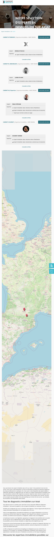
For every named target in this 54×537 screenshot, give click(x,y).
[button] (27, 315)
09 (11, 31)
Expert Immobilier (5, 31)
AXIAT (14, 31)
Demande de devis (44, 37)
